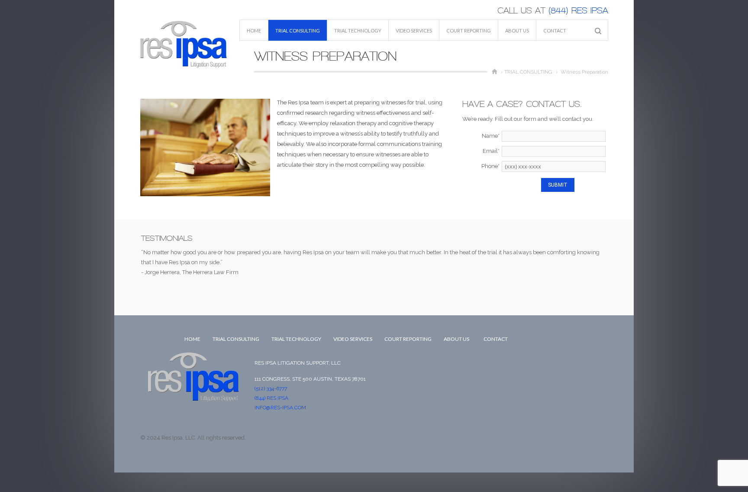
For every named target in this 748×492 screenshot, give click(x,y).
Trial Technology (357, 30)
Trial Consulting (297, 30)
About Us (517, 30)
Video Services (414, 30)
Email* (491, 151)
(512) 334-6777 (271, 388)
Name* (491, 136)
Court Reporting (468, 30)
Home (254, 30)
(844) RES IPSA (576, 10)
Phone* (490, 166)
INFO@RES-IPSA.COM (280, 408)
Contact (554, 30)
